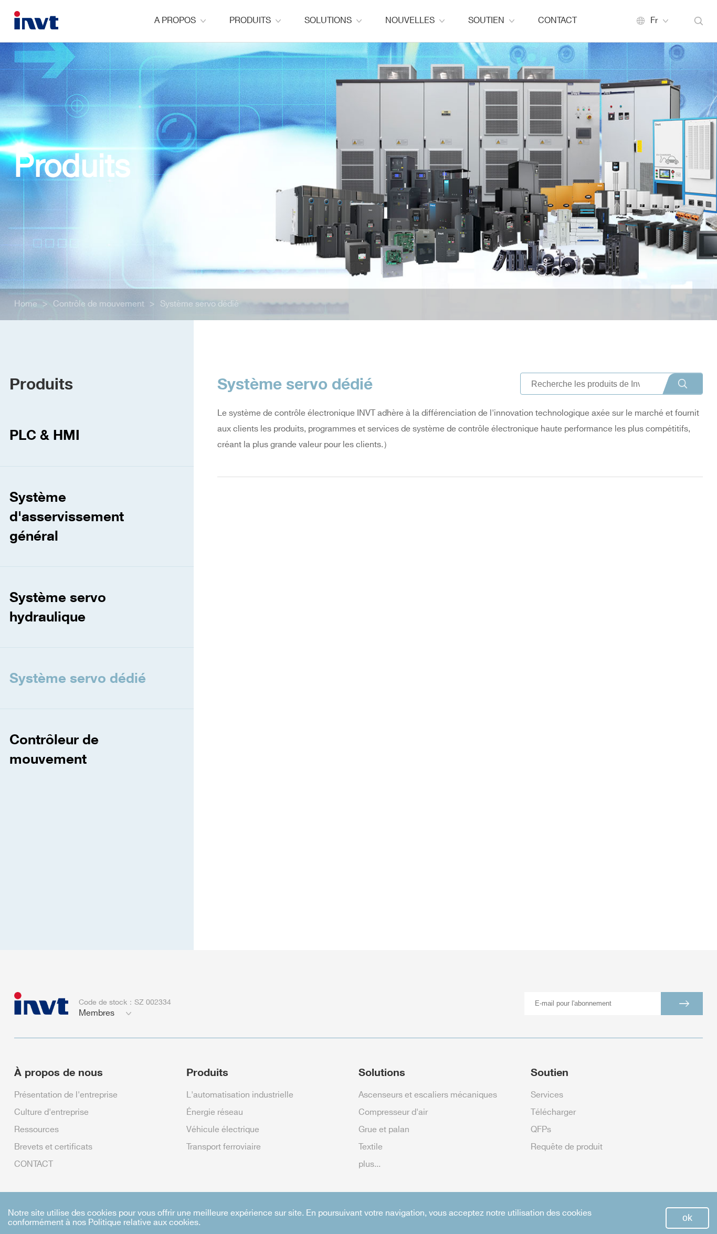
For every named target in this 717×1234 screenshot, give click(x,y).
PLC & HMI (44, 434)
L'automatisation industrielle (239, 1095)
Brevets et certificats (53, 1147)
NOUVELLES (410, 21)
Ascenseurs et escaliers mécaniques (427, 1095)
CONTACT (557, 21)
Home (25, 304)
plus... (369, 1164)
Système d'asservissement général (66, 516)
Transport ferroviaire (223, 1147)
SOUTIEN (486, 21)
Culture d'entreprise (51, 1112)
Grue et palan (383, 1130)
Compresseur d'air (393, 1112)
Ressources (36, 1130)
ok (687, 1217)
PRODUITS (250, 21)
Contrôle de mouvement (98, 304)
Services (547, 1095)
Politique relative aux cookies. (144, 1223)
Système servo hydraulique (57, 606)
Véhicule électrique (222, 1130)
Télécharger (553, 1112)
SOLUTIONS (328, 21)
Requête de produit (567, 1147)
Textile (370, 1147)
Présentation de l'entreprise (66, 1095)
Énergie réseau (214, 1112)
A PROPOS (175, 21)
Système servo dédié (199, 304)
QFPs (541, 1130)
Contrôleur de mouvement (54, 749)
